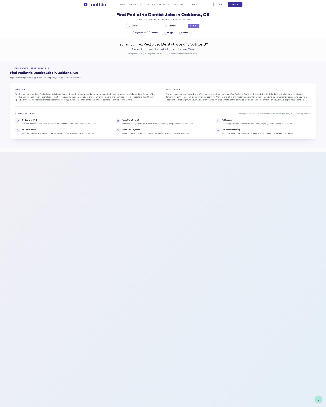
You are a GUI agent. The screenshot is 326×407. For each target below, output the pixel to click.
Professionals (179, 4)
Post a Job (150, 4)
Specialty (154, 33)
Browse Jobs (135, 4)
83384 (191, 49)
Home (123, 4)
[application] (318, 399)
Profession (139, 33)
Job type (169, 33)
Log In (220, 4)
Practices (163, 4)
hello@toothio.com (166, 49)
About (194, 4)
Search (193, 26)
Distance (184, 33)
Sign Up (235, 4)
